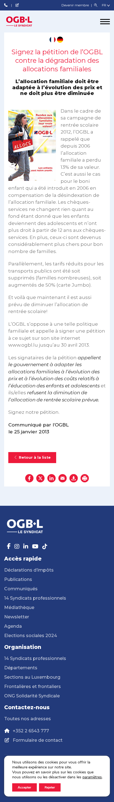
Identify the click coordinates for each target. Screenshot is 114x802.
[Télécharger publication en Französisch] (53, 40)
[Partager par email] (62, 478)
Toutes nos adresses (27, 718)
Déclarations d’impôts (29, 570)
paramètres (92, 777)
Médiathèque (19, 607)
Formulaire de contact (38, 740)
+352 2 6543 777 (31, 730)
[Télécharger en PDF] (73, 478)
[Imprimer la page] (85, 478)
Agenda (13, 626)
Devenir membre (75, 5)
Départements (20, 667)
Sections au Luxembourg (32, 677)
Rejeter (50, 787)
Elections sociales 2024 (30, 635)
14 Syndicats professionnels (35, 598)
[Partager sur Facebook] (29, 478)
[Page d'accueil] (25, 21)
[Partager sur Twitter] (40, 478)
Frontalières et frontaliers (32, 686)
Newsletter (16, 616)
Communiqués (21, 588)
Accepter (24, 787)
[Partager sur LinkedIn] (51, 478)
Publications (18, 579)
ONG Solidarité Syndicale (32, 695)
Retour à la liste (35, 457)
